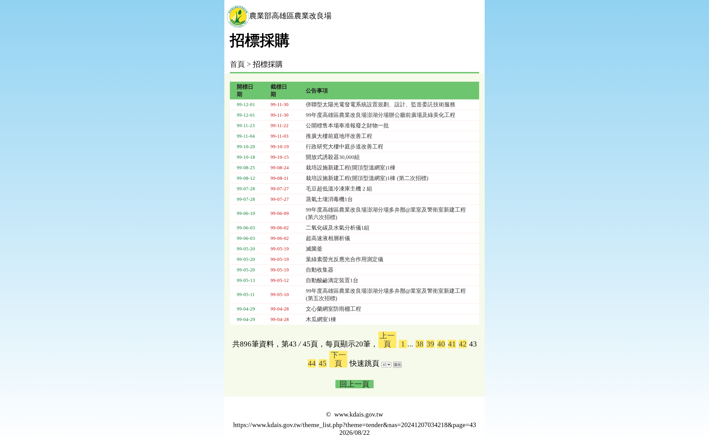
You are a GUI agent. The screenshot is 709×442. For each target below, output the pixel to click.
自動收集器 (319, 270)
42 (463, 344)
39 (430, 344)
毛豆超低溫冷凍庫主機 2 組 (339, 189)
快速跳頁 (364, 363)
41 (452, 344)
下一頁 (338, 359)
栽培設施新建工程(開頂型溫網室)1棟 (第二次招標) (367, 178)
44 (312, 363)
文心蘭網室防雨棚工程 (333, 309)
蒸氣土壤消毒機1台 (329, 199)
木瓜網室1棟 (321, 319)
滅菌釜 (314, 249)
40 (441, 344)
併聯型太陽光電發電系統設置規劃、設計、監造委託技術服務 (380, 104)
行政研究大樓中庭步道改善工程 (344, 146)
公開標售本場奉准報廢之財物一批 (347, 125)
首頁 (237, 64)
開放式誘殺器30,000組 (333, 157)
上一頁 (387, 340)
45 (323, 363)
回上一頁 (354, 384)
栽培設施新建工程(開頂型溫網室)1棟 (350, 168)
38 (419, 344)
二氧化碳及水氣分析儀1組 (337, 228)
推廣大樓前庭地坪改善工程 (339, 136)
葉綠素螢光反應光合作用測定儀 (344, 259)
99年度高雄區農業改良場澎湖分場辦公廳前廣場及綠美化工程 (380, 115)
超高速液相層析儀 (328, 238)
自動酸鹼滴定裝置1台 (332, 280)
